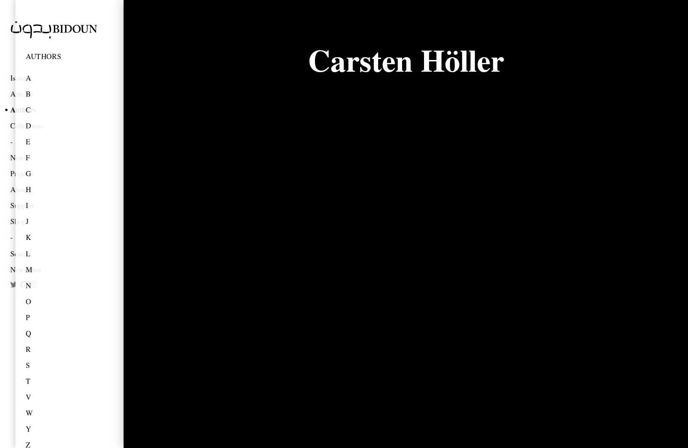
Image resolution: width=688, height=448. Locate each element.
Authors (44, 56)
